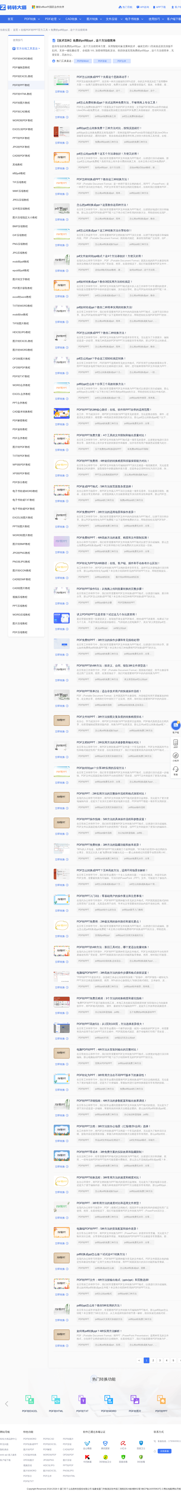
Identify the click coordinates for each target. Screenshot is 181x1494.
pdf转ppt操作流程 (103, 705)
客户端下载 (5, 1460)
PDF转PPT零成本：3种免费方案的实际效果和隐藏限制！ (110, 1151)
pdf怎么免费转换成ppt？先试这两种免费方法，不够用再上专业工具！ (117, 102)
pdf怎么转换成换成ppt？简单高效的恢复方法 (110, 398)
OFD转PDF (68, 1455)
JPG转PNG (48, 1460)
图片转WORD (29, 1470)
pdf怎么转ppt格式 (103, 1293)
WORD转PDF (49, 1455)
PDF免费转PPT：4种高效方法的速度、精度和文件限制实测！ (113, 537)
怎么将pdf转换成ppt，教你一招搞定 (145, 295)
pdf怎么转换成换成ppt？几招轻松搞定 (110, 295)
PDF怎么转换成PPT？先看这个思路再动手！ (103, 76)
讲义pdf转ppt (101, 628)
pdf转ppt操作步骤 (103, 602)
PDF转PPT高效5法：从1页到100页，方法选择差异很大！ (111, 1023)
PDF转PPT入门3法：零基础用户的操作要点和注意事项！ (110, 895)
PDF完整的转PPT (126, 602)
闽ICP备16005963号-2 (152, 1489)
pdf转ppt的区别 (102, 577)
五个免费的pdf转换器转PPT (108, 449)
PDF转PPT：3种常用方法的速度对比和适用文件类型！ (109, 1203)
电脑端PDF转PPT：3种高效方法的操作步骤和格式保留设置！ (113, 972)
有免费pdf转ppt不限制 (137, 449)
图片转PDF (28, 1449)
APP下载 (161, 7)
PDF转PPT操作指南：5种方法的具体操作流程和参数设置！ (112, 819)
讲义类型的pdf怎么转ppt (135, 679)
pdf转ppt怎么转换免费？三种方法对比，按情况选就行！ (109, 128)
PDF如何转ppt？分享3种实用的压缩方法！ (102, 767)
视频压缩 (27, 1465)
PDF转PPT (83, 90)
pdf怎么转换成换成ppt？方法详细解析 (110, 884)
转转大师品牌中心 (8, 1439)
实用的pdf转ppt (102, 935)
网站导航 (177, 1489)
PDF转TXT (28, 1481)
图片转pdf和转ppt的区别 (127, 577)
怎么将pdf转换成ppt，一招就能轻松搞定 (145, 372)
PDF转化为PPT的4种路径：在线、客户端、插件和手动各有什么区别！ (118, 563)
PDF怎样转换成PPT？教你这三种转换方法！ (103, 179)
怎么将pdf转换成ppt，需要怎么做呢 (135, 1268)
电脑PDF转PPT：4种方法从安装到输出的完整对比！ (108, 1049)
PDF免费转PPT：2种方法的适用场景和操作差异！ (106, 511)
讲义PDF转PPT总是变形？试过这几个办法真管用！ (107, 614)
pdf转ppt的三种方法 (139, 193)
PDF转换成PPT (30, 1444)
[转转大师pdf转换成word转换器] (13, 9)
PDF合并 (122, 61)
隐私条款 (4, 1449)
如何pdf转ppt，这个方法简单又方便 (110, 167)
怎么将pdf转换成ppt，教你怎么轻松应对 (145, 218)
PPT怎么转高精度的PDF (106, 474)
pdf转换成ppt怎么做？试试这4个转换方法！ (102, 1254)
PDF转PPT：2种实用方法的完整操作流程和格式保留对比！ (112, 793)
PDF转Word (83, 61)
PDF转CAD (48, 1439)
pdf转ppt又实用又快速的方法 (108, 756)
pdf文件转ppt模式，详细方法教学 (145, 1140)
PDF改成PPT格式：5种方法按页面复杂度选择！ (105, 486)
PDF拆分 (27, 1476)
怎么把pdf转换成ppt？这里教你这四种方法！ (103, 204)
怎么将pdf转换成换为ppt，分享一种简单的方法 (110, 244)
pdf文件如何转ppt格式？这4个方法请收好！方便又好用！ (110, 256)
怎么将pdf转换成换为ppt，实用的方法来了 (145, 321)
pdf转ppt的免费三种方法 (135, 142)
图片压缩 (67, 1460)
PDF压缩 (102, 61)
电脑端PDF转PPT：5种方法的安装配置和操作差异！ (108, 1228)
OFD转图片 (28, 1460)
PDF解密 (47, 1449)
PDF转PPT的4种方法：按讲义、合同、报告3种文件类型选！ (112, 665)
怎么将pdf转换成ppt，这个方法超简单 (110, 90)
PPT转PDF (68, 1465)
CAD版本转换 (29, 1455)
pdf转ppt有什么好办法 (105, 910)
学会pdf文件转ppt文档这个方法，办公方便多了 (110, 1140)
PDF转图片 (68, 1439)
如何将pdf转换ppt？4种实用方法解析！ (99, 1330)
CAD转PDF (68, 1449)
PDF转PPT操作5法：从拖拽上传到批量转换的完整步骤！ (110, 588)
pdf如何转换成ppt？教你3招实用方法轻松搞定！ (105, 281)
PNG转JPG (68, 1470)
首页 (10, 18)
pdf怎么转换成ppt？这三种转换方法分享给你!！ (104, 230)
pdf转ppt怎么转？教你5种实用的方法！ (99, 1305)
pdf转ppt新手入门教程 (132, 910)
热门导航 (127, 7)
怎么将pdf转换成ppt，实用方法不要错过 (110, 1345)
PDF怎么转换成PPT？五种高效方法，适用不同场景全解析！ (112, 870)
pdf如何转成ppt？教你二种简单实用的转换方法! (104, 307)
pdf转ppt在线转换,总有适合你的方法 (133, 705)
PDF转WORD (29, 1439)
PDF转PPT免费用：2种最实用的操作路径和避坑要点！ (109, 921)
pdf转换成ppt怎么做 (104, 1268)
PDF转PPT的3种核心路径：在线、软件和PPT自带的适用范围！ (114, 409)
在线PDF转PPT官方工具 (34, 29)
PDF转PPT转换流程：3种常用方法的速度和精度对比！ (109, 1177)
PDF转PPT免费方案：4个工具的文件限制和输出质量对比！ (112, 435)
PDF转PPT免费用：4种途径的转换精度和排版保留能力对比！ (113, 460)
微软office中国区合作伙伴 (50, 6)
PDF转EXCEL (50, 1444)
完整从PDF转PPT (103, 1063)
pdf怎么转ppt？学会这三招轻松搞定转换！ (101, 358)
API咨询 (144, 7)
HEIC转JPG (48, 1465)
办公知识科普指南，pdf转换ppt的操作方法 (133, 833)
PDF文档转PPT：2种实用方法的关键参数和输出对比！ (109, 742)
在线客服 (164, 1451)
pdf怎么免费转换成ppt (132, 116)
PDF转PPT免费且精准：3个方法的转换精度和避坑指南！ (110, 998)
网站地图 (168, 1489)
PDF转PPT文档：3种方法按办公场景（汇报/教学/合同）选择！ (114, 1126)
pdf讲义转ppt (120, 628)
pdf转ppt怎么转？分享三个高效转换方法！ (101, 384)
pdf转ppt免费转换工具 (105, 116)
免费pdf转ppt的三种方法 (106, 142)
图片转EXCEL (50, 1470)
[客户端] (176, 725)
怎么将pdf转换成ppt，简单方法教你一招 (110, 193)
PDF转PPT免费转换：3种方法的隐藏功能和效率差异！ (109, 844)
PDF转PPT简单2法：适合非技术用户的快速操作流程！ (109, 691)
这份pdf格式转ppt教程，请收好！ (145, 167)
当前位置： (6, 29)
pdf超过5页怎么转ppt (125, 1037)
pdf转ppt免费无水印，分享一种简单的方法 (139, 423)
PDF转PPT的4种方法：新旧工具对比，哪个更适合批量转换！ (113, 947)
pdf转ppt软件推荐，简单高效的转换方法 (145, 398)
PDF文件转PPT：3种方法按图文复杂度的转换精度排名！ (110, 716)
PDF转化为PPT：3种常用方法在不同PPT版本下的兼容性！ (112, 1075)
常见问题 (4, 1444)
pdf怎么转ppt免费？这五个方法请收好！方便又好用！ (108, 153)
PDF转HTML (69, 1476)
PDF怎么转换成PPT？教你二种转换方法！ (102, 332)
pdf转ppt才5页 (102, 1037)
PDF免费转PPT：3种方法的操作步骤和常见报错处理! (108, 639)
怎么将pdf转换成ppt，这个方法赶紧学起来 (145, 90)
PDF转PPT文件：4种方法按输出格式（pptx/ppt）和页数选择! (113, 1279)
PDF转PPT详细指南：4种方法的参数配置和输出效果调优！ (112, 1100)
